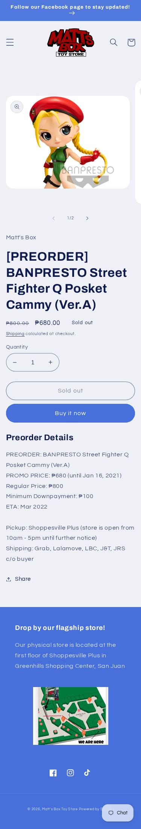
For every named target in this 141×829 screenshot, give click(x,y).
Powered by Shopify (96, 809)
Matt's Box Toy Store (60, 809)
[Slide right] (87, 218)
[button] (9, 42)
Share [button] (23, 579)
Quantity (17, 347)
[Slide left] (53, 218)
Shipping (15, 334)
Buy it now (70, 413)
